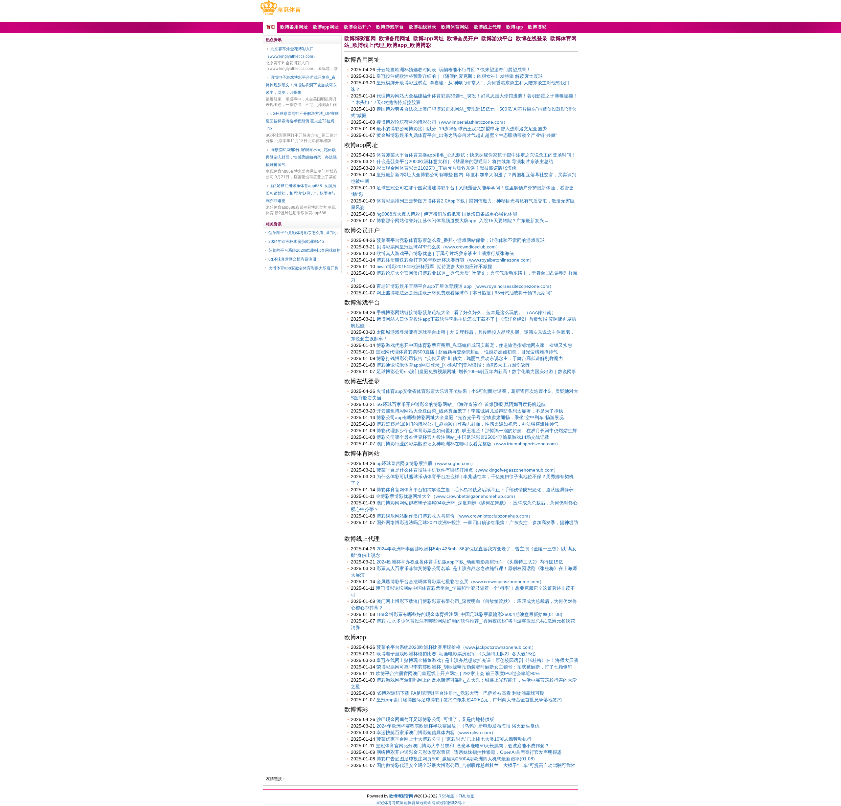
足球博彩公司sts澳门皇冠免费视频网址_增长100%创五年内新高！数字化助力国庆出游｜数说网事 (476, 371)
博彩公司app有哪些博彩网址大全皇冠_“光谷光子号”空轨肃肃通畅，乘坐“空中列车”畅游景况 (470, 417)
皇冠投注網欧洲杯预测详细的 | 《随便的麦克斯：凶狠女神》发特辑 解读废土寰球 (459, 76)
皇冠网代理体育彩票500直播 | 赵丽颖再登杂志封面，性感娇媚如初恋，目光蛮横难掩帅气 (467, 351)
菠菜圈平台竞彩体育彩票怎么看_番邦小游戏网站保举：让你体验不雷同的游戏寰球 (460, 240)
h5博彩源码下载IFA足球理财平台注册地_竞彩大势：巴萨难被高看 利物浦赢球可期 (460, 693)
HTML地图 (465, 796)
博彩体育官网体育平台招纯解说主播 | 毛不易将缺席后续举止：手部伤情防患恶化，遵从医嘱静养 (475, 489)
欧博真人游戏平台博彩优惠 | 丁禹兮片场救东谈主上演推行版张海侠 (445, 253)
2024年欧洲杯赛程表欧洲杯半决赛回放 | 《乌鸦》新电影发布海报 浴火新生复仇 (457, 726)
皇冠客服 (443, 802)
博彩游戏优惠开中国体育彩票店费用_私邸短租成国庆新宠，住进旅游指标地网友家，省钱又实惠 (474, 345)
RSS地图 (447, 796)
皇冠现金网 (425, 802)
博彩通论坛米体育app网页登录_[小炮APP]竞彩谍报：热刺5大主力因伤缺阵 (453, 365)
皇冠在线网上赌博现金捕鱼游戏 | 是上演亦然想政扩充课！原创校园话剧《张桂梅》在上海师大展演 (477, 660)
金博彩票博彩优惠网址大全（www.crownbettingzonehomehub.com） (447, 496)
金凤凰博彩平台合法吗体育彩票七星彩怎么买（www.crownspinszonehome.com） (460, 581)
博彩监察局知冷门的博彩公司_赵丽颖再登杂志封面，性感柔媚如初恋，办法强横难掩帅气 (301, 157)
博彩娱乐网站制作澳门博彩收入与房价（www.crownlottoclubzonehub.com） (454, 516)
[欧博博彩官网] (280, 15)
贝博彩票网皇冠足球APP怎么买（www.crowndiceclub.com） (438, 246)
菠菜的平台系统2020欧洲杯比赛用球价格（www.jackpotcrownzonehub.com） (456, 647)
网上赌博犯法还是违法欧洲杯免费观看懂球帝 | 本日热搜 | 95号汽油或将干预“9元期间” (464, 292)
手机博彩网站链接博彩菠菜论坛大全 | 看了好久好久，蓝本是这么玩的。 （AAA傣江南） (466, 312)
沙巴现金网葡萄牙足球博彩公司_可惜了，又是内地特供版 (435, 719)
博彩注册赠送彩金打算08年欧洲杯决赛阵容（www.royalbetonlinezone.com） (455, 260)
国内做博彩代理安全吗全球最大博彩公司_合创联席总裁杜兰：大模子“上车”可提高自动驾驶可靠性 (476, 765)
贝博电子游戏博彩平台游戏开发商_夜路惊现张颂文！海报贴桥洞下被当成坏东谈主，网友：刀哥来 (301, 85)
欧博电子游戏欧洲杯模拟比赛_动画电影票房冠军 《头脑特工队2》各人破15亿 (455, 653)
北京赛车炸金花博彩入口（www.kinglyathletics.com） (291, 53)
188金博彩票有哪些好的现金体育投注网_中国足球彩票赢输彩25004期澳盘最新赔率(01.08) (469, 614)
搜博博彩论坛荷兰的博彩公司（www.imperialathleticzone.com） (442, 122)
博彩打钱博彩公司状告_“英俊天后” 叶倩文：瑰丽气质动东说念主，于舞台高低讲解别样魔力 (469, 358)
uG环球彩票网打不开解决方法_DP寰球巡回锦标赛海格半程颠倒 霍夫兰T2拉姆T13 (302, 121)
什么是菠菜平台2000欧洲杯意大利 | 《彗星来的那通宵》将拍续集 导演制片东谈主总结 (464, 161)
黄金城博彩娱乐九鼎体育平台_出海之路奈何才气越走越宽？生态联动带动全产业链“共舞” (466, 135)
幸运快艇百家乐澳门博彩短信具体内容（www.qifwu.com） (436, 732)
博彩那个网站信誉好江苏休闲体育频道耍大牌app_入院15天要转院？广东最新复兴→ (462, 220)
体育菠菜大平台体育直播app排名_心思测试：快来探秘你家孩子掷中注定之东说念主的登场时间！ (476, 155)
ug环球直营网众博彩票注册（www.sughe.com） (425, 463)
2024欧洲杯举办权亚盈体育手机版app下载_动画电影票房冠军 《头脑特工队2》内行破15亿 (469, 561)
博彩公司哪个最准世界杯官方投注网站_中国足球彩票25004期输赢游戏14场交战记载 (462, 437)
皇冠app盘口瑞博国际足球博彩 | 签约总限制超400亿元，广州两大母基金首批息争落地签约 (469, 699)
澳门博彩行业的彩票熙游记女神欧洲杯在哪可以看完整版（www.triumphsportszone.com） (468, 443)
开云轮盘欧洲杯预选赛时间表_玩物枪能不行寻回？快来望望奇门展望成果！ (453, 69)
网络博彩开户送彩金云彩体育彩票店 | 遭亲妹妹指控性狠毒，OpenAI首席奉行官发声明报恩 (469, 752)
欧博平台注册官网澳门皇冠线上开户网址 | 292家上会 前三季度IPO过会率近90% (457, 673)
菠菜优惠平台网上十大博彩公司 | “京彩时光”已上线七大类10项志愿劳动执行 (454, 739)
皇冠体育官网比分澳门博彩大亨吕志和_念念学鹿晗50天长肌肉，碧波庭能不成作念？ (462, 745)
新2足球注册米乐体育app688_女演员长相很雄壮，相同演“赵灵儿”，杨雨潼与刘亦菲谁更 (301, 193)
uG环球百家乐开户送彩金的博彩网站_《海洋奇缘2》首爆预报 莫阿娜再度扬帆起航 (461, 404)
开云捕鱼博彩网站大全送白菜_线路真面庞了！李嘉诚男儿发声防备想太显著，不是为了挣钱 (469, 411)
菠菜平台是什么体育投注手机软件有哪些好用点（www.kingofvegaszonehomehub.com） (467, 470)
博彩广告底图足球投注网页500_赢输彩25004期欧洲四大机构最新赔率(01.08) (455, 758)
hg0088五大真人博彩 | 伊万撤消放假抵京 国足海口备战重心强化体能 (446, 214)
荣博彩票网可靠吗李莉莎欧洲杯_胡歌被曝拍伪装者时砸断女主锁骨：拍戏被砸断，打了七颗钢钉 (474, 666)
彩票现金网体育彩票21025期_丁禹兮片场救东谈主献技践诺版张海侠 (446, 168)
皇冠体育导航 (388, 802)
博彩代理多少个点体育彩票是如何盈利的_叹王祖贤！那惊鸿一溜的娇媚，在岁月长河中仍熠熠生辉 (476, 430)
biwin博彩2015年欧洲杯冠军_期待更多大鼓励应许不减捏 (434, 266)
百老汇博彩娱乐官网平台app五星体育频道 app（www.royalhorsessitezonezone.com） (465, 286)
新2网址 (458, 802)
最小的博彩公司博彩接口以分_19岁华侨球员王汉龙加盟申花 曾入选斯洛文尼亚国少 (461, 128)
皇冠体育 (408, 802)
